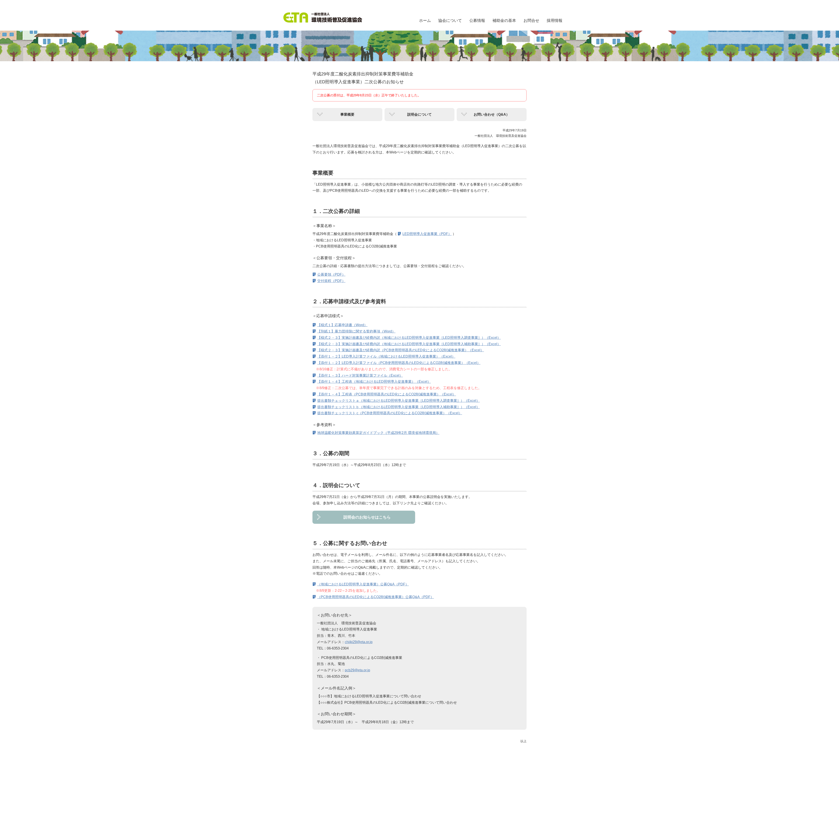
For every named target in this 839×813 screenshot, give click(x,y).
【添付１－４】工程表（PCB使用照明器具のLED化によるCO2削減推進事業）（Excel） (386, 394)
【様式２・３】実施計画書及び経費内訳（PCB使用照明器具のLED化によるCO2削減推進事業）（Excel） (400, 350)
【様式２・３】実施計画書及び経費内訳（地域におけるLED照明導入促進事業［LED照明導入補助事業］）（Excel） (409, 344)
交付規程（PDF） (331, 281)
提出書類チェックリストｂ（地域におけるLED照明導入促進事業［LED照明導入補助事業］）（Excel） (398, 407)
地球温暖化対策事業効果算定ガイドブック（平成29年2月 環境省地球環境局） (378, 433)
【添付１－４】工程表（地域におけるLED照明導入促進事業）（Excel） (374, 381)
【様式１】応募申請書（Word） (342, 325)
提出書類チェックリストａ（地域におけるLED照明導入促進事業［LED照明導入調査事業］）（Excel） (398, 400)
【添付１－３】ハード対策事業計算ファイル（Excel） (360, 375)
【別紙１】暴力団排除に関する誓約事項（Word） (356, 331)
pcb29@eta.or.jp (357, 670)
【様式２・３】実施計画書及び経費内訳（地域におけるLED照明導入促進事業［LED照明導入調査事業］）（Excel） (409, 337)
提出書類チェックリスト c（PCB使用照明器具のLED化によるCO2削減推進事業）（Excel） (389, 413)
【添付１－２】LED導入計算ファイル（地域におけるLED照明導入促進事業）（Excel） (386, 356)
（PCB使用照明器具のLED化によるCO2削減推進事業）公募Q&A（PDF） (375, 597)
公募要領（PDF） (331, 274)
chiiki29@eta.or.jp (359, 642)
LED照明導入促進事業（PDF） (427, 234)
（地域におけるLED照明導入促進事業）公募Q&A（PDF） (363, 584)
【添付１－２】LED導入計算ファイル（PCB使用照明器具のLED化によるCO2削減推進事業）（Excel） (398, 363)
